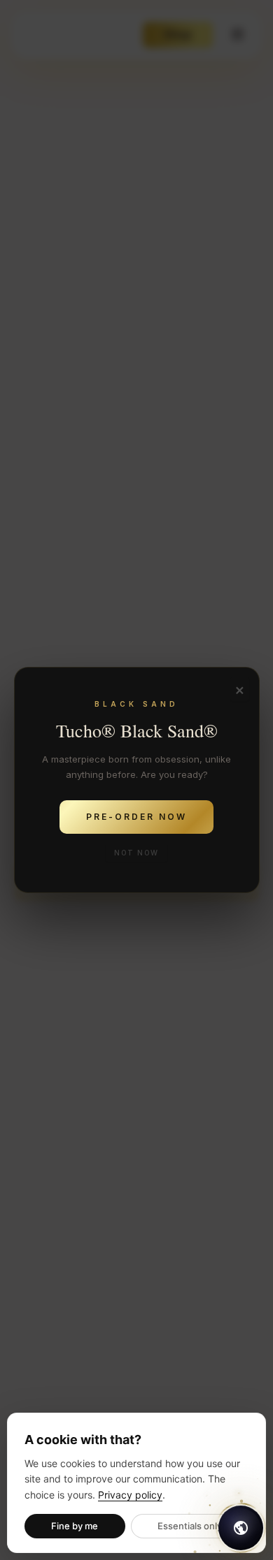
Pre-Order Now (136, 816)
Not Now (136, 852)
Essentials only (190, 1525)
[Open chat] (240, 1528)
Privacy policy (130, 1495)
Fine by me (74, 1525)
